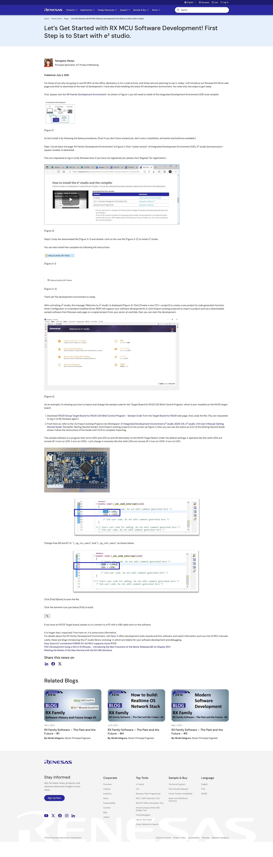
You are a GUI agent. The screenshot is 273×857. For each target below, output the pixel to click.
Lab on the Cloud (144, 819)
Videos (106, 817)
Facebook (60, 816)
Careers (106, 789)
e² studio (140, 784)
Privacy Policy (179, 837)
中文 (203, 789)
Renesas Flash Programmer (148, 793)
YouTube (46, 816)
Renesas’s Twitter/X (53, 816)
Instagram (66, 816)
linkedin (46, 663)
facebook (53, 663)
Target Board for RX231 (164, 415)
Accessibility (194, 837)
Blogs (66, 18)
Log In (225, 2)
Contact (107, 807)
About (46, 18)
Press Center (57, 18)
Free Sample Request (178, 789)
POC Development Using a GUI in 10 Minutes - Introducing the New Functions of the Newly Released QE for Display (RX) (107, 646)
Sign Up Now (54, 797)
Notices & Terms (163, 837)
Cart (216, 2)
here (113, 636)
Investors (107, 793)
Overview (107, 784)
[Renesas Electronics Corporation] (53, 10)
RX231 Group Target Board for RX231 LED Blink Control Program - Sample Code (100, 415)
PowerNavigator (143, 815)
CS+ (138, 789)
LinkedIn (73, 816)
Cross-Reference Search (147, 824)
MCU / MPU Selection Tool (148, 798)
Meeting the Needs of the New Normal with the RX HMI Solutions (78, 650)
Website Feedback (220, 837)
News (105, 798)
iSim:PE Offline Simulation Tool (149, 803)
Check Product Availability (181, 793)
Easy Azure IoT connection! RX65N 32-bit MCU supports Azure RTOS (80, 643)
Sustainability (109, 803)
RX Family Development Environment (86, 94)
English (204, 784)
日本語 (204, 793)
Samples (205, 2)
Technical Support (177, 784)
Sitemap (205, 837)
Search (202, 10)
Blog (105, 812)
